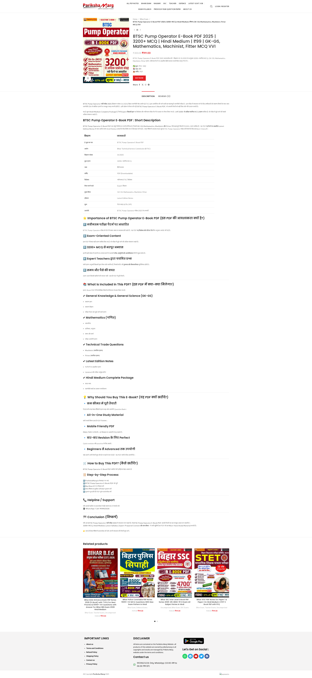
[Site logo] (98, 6)
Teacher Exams (99, 613)
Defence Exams (141, 607)
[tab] (148, 95)
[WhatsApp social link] (145, 84)
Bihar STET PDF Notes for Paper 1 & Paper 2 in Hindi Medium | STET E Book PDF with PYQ (212, 602)
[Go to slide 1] (154, 621)
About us (89, 644)
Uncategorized (110, 613)
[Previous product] (134, 29)
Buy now (139, 78)
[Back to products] (137, 29)
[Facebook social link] (139, 84)
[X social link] (142, 84)
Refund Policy (91, 652)
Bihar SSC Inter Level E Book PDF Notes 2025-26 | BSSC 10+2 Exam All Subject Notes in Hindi (174, 602)
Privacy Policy (91, 664)
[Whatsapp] (184, 656)
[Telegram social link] (148, 84)
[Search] (211, 6)
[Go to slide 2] (157, 621)
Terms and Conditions (94, 648)
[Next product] (140, 29)
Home (135, 19)
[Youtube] (195, 656)
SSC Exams (185, 607)
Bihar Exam (144, 19)
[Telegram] (190, 656)
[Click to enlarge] (88, 78)
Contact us (90, 660)
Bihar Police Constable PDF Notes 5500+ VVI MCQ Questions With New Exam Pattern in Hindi (137, 602)
